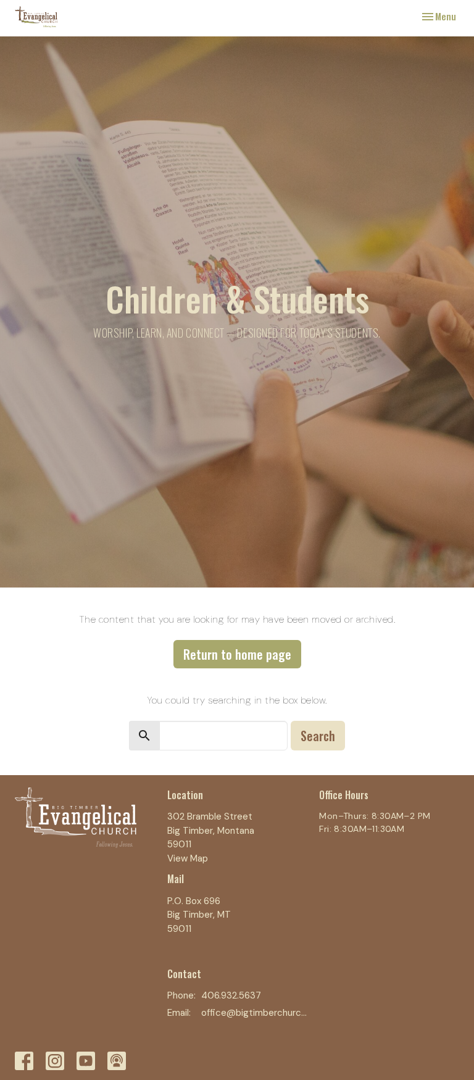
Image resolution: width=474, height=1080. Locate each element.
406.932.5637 (231, 995)
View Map (187, 858)
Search (318, 735)
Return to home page (237, 654)
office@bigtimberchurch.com (254, 1013)
